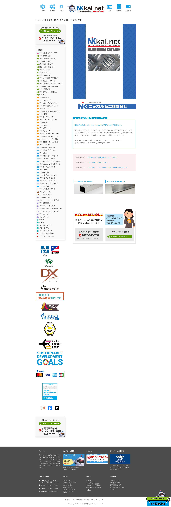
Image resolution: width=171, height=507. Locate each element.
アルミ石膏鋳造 (44, 89)
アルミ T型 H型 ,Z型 (46, 117)
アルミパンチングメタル (48, 181)
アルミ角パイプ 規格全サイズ (84, 181)
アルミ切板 (43, 170)
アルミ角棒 (43, 125)
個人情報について (115, 486)
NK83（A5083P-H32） (47, 158)
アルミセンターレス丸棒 (48, 120)
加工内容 (52, 10)
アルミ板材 (43, 153)
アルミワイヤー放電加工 (48, 92)
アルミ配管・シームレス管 (48, 142)
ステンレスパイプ (45, 225)
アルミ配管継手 (44, 203)
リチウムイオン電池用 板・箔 (49, 164)
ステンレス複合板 (45, 231)
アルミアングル (44, 128)
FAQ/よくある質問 (115, 482)
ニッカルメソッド (45, 194)
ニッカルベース (44, 192)
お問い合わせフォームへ (119, 236)
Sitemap (98, 500)
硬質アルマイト (44, 75)
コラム (62, 10)
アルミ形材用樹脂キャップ (48, 106)
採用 (109, 10)
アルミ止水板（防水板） (48, 58)
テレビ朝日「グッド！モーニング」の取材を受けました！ (108, 167)
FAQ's (92, 500)
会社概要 (119, 10)
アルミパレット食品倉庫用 (48, 86)
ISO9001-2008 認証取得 (92, 484)
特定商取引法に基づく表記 (93, 487)
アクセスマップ (90, 482)
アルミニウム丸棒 (67, 487)
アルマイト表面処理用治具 (48, 78)
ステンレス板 (44, 228)
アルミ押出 (43, 114)
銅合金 (41, 219)
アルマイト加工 (44, 72)
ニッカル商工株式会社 (86, 504)
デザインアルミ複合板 (47, 178)
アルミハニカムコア (46, 197)
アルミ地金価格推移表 (47, 189)
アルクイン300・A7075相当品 (50, 161)
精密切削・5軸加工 (46, 64)
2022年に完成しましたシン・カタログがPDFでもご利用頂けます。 (99, 125)
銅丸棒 (41, 222)
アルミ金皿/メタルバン (47, 81)
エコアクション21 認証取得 (93, 486)
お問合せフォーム (115, 480)
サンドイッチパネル (68, 491)
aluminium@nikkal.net (51, 491)
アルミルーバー (44, 214)
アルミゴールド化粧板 (47, 206)
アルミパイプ (44, 97)
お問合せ (128, 10)
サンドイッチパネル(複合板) (49, 200)
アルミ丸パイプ (44, 108)
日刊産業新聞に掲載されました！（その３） (103, 157)
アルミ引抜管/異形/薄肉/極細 (49, 111)
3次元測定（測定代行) (47, 67)
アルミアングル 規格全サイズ (116, 181)
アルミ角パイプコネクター (48, 103)
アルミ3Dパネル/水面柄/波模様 (50, 208)
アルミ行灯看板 (44, 61)
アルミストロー (44, 145)
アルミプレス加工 (45, 70)
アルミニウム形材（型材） (70, 482)
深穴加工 (42, 95)
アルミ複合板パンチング (48, 175)
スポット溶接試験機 (46, 233)
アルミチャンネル (45, 131)
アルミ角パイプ (44, 100)
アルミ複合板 (44, 172)
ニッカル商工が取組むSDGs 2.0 (98, 162)
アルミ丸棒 (43, 122)
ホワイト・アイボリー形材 (48, 139)
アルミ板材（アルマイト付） (49, 156)
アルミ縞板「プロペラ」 (48, 150)
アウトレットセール (46, 236)
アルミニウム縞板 (67, 486)
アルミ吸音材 (44, 186)
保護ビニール (44, 217)
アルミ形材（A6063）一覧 (48, 136)
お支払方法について (115, 484)
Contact (104, 500)
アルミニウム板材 (67, 484)
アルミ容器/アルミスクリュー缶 (50, 83)
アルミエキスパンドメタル (48, 183)
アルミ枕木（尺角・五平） (48, 53)
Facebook (112, 489)
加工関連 (65, 493)
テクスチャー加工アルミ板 (48, 211)
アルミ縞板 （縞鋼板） (47, 147)
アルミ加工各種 (44, 56)
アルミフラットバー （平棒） (49, 133)
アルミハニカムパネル (47, 167)
